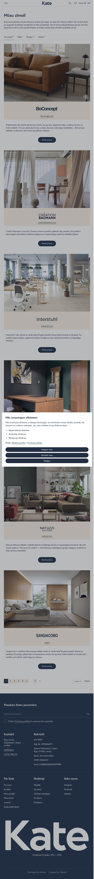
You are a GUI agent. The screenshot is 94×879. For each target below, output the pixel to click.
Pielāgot (47, 461)
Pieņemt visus (47, 449)
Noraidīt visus (47, 455)
